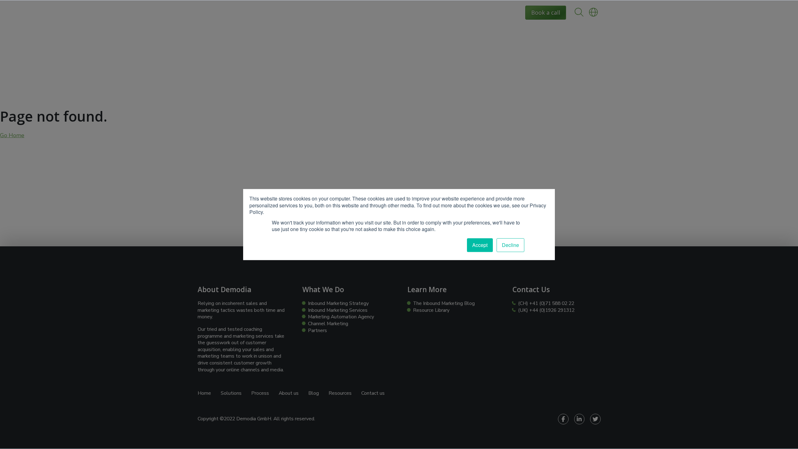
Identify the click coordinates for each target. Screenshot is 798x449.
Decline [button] (510, 245)
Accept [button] (480, 245)
